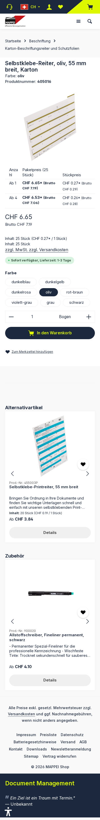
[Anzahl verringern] (11, 317)
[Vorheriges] (12, 473)
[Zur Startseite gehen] (15, 21)
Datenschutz (72, 735)
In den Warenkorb (54, 332)
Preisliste (48, 735)
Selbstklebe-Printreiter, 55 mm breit (43, 487)
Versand (68, 742)
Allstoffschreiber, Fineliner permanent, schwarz (46, 637)
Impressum (26, 735)
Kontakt (16, 749)
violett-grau (22, 302)
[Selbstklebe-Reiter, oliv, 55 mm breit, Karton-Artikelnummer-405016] (50, 127)
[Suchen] (90, 21)
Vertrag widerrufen (59, 756)
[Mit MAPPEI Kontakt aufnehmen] (9, 7)
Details (50, 532)
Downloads (37, 749)
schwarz (76, 302)
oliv (49, 292)
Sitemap (31, 756)
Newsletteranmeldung (71, 749)
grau (50, 302)
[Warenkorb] (87, 7)
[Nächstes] (87, 473)
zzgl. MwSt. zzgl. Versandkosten (36, 249)
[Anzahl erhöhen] (89, 317)
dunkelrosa (21, 292)
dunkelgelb (54, 282)
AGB (83, 742)
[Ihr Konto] (49, 7)
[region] (50, 127)
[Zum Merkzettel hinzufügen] (83, 464)
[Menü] (78, 21)
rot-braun (74, 292)
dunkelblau (21, 282)
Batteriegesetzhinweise (35, 742)
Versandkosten (21, 714)
